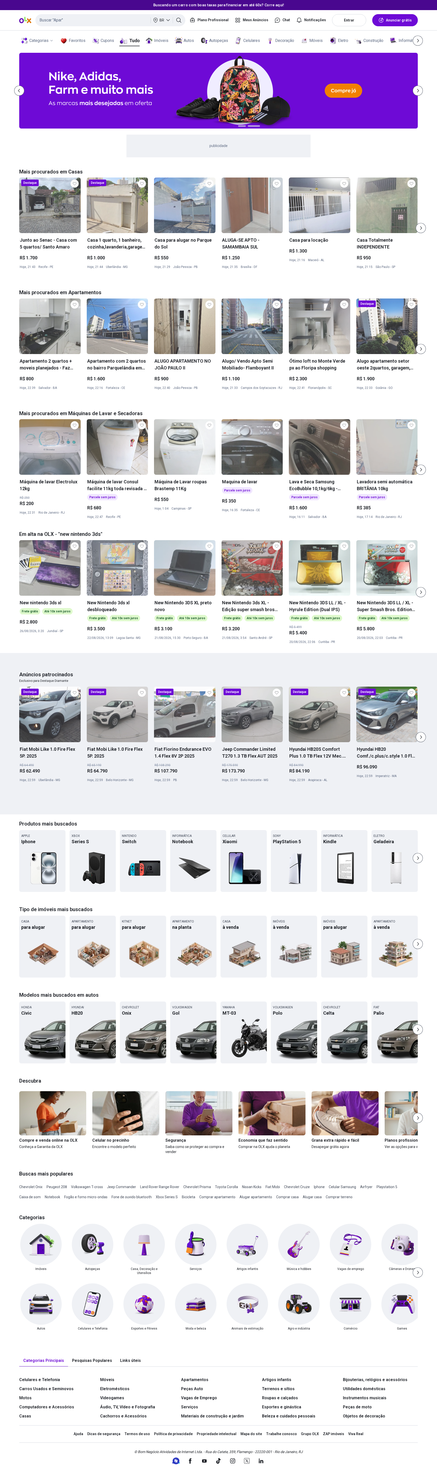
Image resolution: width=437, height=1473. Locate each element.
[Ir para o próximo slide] (421, 228)
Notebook (52, 1197)
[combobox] (110, 20)
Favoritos (77, 40)
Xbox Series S (167, 1197)
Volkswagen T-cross (87, 1187)
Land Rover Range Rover (159, 1187)
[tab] (43, 1360)
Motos (25, 1397)
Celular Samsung (342, 1187)
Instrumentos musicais (364, 1397)
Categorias (39, 40)
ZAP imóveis (333, 1434)
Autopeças (218, 40)
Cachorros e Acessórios (123, 1416)
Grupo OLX (310, 1434)
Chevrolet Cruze (297, 1187)
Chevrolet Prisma (197, 1187)
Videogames (112, 1397)
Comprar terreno (339, 1197)
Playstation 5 (387, 1187)
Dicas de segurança (103, 1434)
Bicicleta (188, 1197)
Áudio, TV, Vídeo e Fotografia (127, 1407)
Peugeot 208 (57, 1187)
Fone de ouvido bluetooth (132, 1197)
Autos (189, 40)
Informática (409, 40)
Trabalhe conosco (281, 1434)
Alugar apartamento (255, 1197)
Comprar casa (287, 1197)
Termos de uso (137, 1434)
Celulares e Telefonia (39, 1379)
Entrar (349, 20)
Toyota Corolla (226, 1187)
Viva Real (355, 1434)
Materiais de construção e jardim (212, 1416)
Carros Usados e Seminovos (46, 1388)
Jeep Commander (121, 1187)
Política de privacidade (173, 1434)
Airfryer (366, 1187)
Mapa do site (251, 1434)
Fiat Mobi (273, 1187)
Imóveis (161, 40)
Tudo (134, 40)
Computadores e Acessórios (46, 1407)
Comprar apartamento (217, 1197)
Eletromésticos (114, 1388)
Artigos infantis (276, 1379)
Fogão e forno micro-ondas (85, 1197)
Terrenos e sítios (278, 1388)
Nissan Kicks (251, 1187)
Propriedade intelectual (216, 1434)
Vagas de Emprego (199, 1397)
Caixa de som (30, 1197)
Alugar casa (312, 1197)
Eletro (343, 40)
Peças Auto (192, 1388)
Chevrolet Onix (30, 1187)
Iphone (319, 1187)
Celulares (251, 40)
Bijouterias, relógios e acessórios (375, 1379)
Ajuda (78, 1434)
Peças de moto (357, 1407)
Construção (373, 40)
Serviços (189, 1407)
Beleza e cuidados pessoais (288, 1416)
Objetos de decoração (364, 1416)
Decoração (284, 40)
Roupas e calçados (280, 1397)
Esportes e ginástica (281, 1407)
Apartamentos (194, 1379)
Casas (25, 1416)
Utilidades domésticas (364, 1388)
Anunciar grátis (399, 20)
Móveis (316, 40)
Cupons (107, 40)
